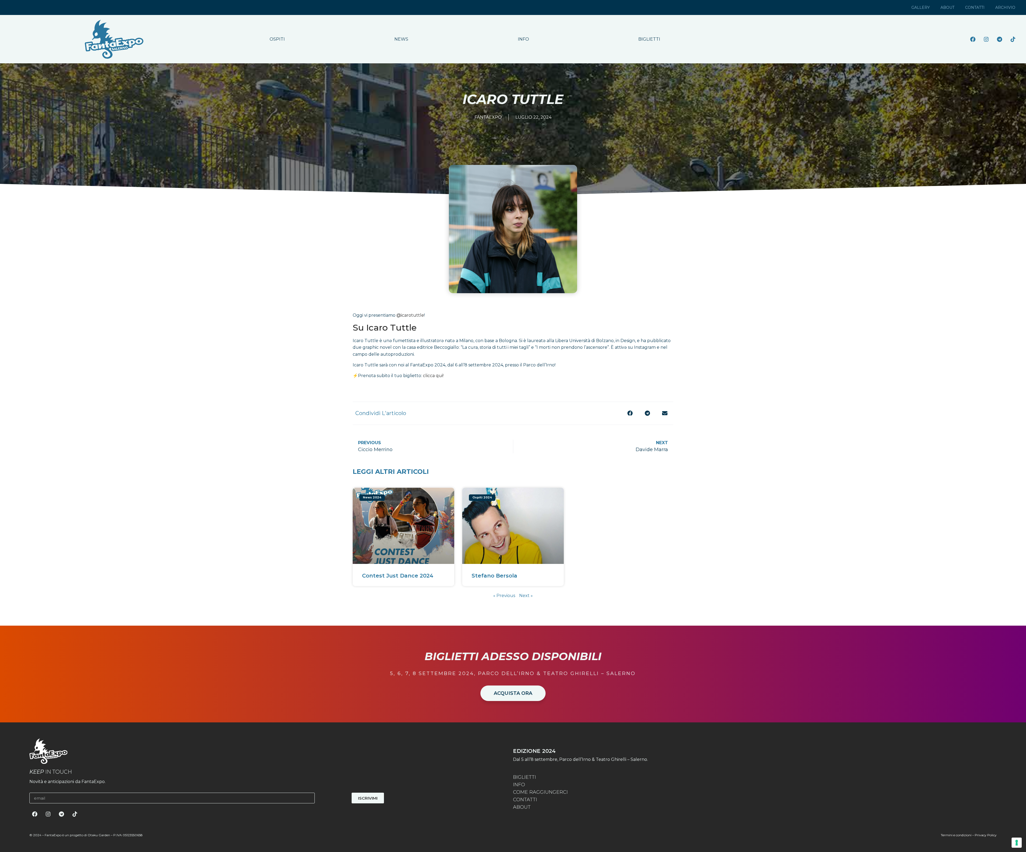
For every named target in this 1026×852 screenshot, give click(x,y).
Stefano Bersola (494, 575)
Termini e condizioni (956, 835)
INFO (523, 39)
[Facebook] (972, 39)
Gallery (920, 7)
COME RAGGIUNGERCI (540, 792)
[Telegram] (999, 39)
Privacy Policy (986, 835)
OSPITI (277, 39)
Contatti (975, 7)
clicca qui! (433, 375)
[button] (630, 413)
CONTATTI (525, 800)
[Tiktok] (1013, 39)
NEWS (401, 39)
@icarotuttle (410, 315)
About (947, 7)
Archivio (1005, 7)
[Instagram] (986, 39)
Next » (526, 595)
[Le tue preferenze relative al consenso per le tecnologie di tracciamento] (1017, 843)
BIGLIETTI (649, 39)
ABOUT (522, 807)
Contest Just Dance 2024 (397, 575)
